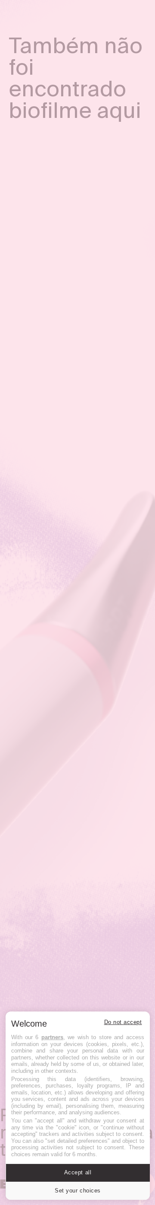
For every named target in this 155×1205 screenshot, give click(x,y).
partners (52, 1037)
